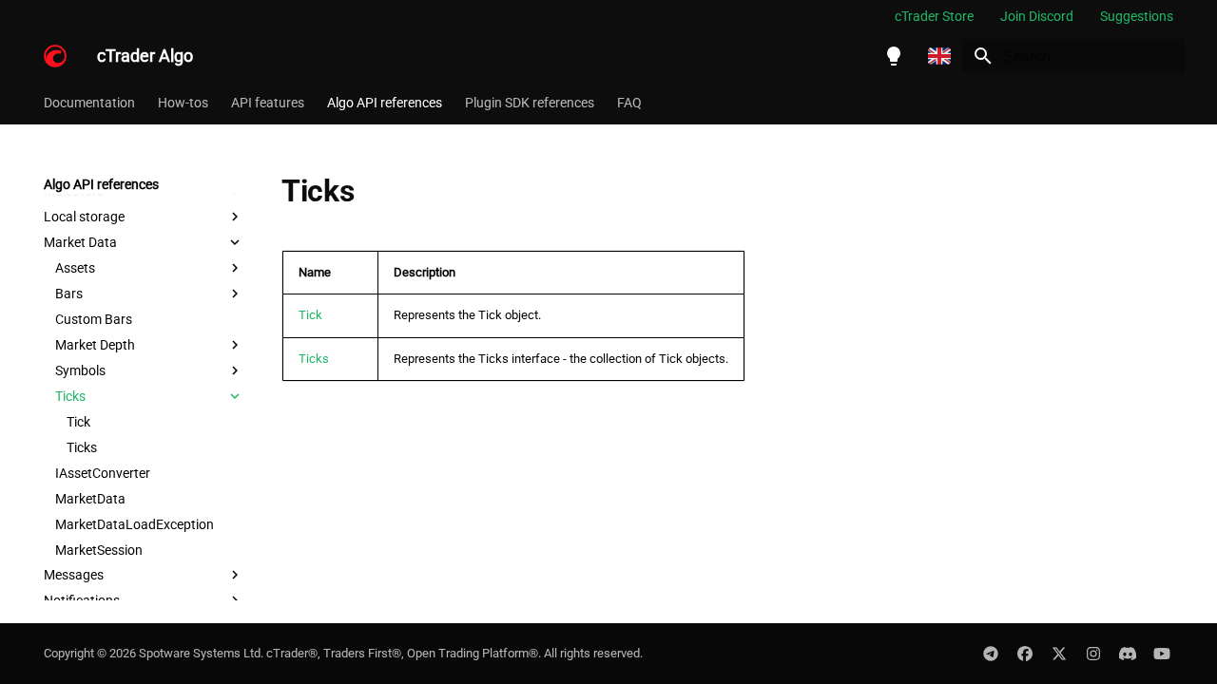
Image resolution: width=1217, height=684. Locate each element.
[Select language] (939, 56)
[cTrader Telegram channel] (991, 653)
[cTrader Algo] (55, 56)
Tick (310, 315)
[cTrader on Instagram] (1093, 653)
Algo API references (384, 102)
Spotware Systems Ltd (200, 653)
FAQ (629, 102)
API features (267, 102)
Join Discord (1036, 16)
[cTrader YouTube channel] (1162, 653)
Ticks (314, 359)
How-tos (183, 102)
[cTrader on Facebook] (1025, 653)
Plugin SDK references (529, 102)
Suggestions (1136, 16)
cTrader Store (934, 16)
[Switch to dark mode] (894, 56)
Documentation (89, 102)
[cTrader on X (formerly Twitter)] (1059, 653)
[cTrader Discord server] (1127, 653)
